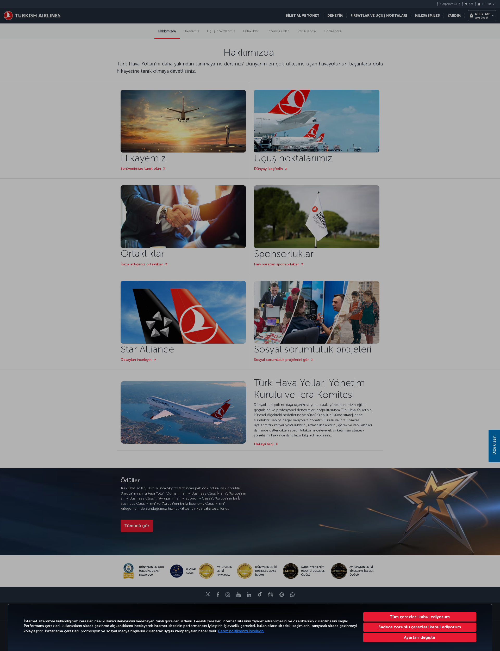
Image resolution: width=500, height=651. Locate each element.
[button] (420, 637)
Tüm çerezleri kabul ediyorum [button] (420, 616)
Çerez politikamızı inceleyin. (241, 631)
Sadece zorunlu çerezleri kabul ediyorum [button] (419, 626)
